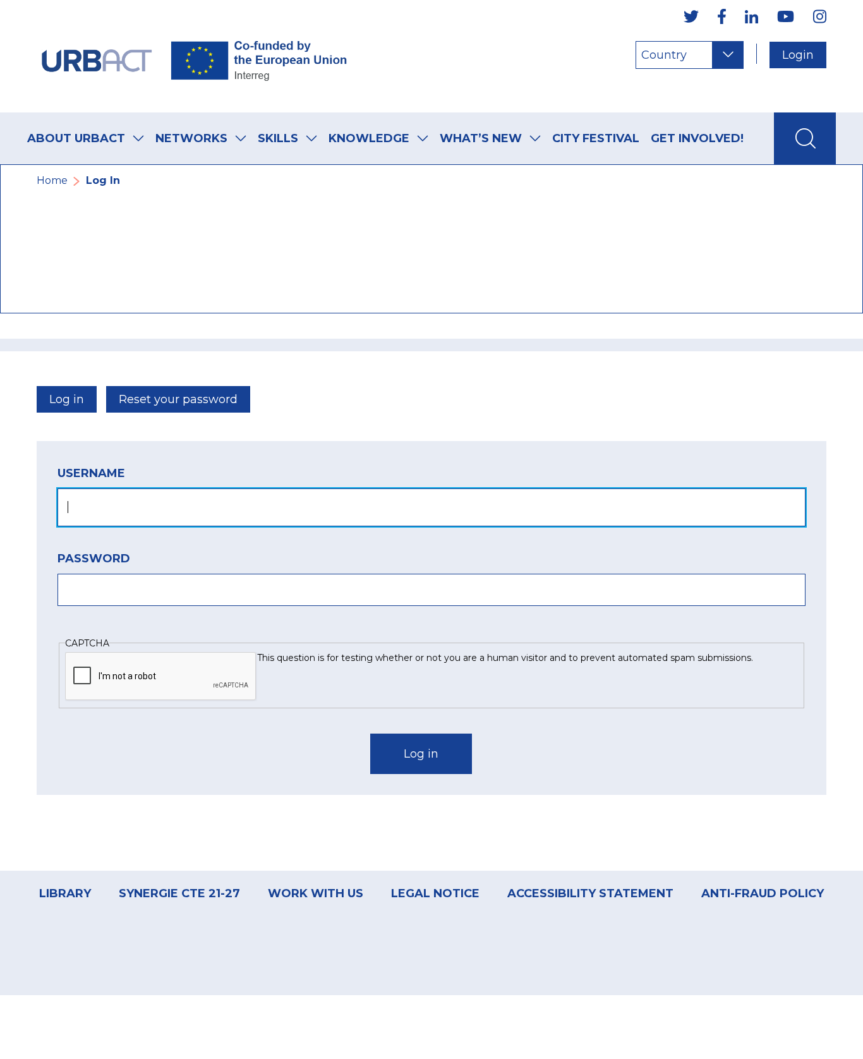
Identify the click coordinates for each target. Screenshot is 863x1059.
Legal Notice (435, 893)
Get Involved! (697, 138)
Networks (191, 138)
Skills (278, 138)
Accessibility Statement (590, 893)
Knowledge (369, 138)
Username (91, 473)
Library (65, 893)
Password (93, 559)
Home (52, 180)
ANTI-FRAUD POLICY (762, 893)
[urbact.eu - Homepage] (195, 56)
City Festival (595, 138)
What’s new (481, 138)
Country (664, 55)
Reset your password (178, 399)
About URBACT (76, 138)
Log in (66, 399)
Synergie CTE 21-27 (179, 893)
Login (798, 55)
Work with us (315, 893)
